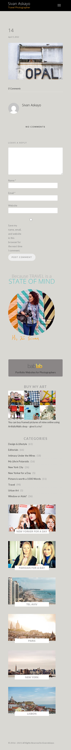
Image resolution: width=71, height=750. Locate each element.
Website (12, 205)
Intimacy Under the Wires (21, 455)
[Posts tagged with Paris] (32, 642)
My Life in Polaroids (18, 461)
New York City (15, 467)
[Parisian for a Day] (32, 569)
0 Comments (14, 88)
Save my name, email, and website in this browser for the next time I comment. (15, 238)
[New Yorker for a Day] (32, 532)
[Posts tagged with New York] (32, 678)
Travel (11, 484)
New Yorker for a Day (19, 473)
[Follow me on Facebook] (32, 350)
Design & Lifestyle (17, 444)
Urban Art (13, 490)
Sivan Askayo (31, 105)
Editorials (13, 449)
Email (11, 193)
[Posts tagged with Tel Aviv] (32, 605)
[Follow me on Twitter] (34, 350)
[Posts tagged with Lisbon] (32, 715)
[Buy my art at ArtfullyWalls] (32, 418)
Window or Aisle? (17, 496)
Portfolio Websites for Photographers (35, 372)
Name (12, 180)
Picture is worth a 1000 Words (24, 478)
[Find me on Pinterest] (39, 350)
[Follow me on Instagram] (37, 350)
